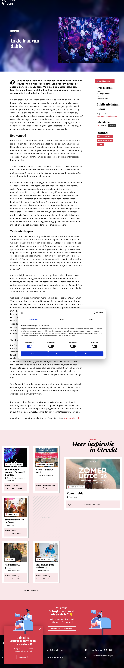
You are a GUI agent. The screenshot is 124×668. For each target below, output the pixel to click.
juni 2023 (108, 136)
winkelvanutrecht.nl (56, 650)
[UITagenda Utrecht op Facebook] (105, 650)
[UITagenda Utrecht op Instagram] (110, 650)
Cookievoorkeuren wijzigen (103, 656)
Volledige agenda (30, 590)
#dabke (112, 126)
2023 (99, 136)
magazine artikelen (105, 140)
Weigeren (34, 354)
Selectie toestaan (62, 354)
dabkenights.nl (71, 418)
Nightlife (15, 31)
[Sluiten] (40, 629)
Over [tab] (91, 319)
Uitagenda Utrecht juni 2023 (107, 116)
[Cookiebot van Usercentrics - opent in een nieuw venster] (95, 313)
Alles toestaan (90, 354)
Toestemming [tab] (32, 319)
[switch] (51, 346)
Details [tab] (62, 319)
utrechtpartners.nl (55, 657)
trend (100, 144)
